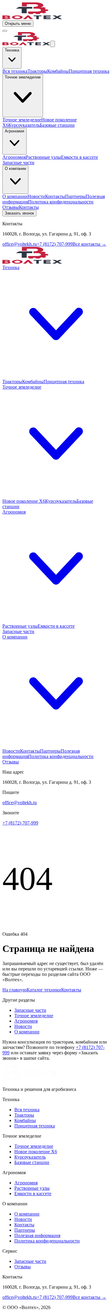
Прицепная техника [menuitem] (64, 381)
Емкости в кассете (79, 157)
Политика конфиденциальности (60, 201)
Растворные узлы (43, 157)
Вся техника (14, 71)
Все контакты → (89, 244)
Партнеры (75, 196)
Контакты (55, 196)
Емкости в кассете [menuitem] (56, 626)
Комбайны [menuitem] (33, 381)
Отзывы (10, 207)
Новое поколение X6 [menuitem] (23, 501)
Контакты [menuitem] (30, 751)
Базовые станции (57, 125)
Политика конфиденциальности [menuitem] (60, 756)
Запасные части (18, 162)
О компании (14, 196)
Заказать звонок (19, 213)
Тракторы (37, 71)
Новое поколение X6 (35, 1151)
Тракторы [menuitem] (12, 381)
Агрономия (14, 157)
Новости (36, 196)
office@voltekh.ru (19, 244)
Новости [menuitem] (11, 751)
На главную (14, 989)
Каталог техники (44, 989)
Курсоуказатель (24, 125)
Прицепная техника (89, 71)
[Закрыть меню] (4, 31)
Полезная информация (37, 1235)
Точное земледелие (21, 119)
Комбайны (58, 71)
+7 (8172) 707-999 (55, 244)
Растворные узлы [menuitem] (20, 626)
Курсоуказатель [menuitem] (60, 501)
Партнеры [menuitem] (50, 751)
